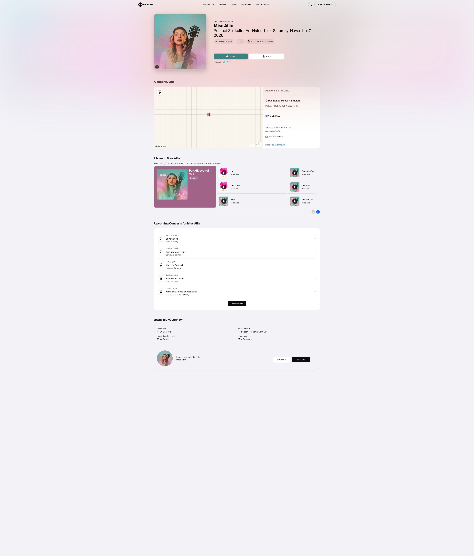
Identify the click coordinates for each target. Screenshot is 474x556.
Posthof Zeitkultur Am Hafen (238, 30)
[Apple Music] (201, 178)
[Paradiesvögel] (294, 172)
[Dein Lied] (223, 187)
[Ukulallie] (294, 187)
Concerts (222, 5)
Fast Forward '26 (263, 5)
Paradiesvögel (308, 171)
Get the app (208, 5)
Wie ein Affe (307, 199)
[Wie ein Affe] (294, 201)
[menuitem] (208, 5)
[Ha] (223, 172)
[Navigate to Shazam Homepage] (145, 4)
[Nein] (223, 201)
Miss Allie (235, 174)
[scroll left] (313, 212)
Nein (233, 199)
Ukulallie (306, 185)
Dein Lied (235, 185)
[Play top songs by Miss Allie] (157, 67)
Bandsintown (279, 145)
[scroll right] (318, 212)
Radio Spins (246, 5)
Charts (234, 5)
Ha (232, 171)
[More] (283, 173)
